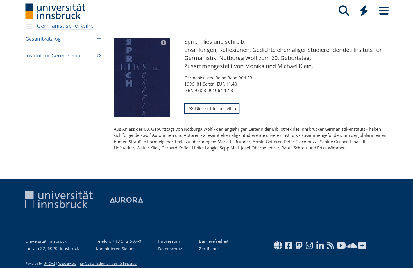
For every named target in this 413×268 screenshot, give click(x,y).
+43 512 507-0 (126, 241)
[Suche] (344, 10)
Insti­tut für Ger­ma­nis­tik (52, 55)
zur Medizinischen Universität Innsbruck (108, 263)
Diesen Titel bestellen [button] (215, 108)
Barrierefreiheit (213, 241)
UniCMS (49, 263)
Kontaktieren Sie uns (115, 248)
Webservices (67, 263)
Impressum (169, 241)
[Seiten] (384, 10)
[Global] (364, 11)
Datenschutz (170, 248)
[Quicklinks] (364, 10)
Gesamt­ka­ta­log (43, 38)
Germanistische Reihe (65, 25)
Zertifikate (209, 248)
